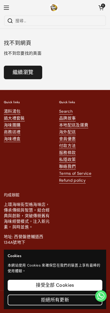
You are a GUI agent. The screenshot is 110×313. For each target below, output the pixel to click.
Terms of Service (75, 173)
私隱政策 (67, 159)
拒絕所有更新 (55, 300)
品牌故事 (67, 118)
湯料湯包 (12, 111)
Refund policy (72, 180)
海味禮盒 (12, 139)
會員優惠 (67, 139)
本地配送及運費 (73, 125)
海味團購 (12, 125)
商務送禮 (12, 132)
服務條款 (67, 152)
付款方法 (67, 145)
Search (66, 111)
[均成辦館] (54, 7)
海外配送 (67, 132)
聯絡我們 (67, 166)
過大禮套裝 (14, 118)
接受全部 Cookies (55, 285)
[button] (101, 8)
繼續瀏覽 (23, 72)
